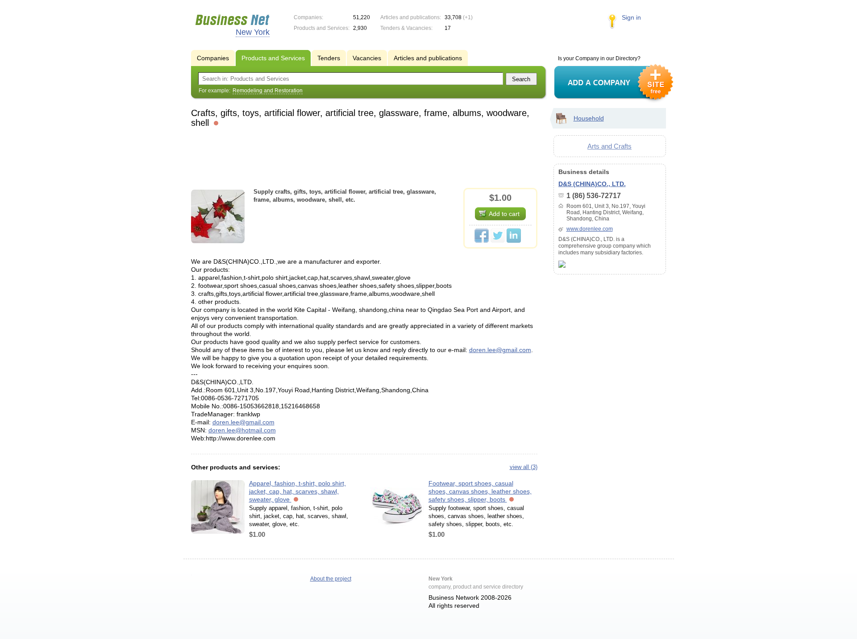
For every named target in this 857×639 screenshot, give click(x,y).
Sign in (631, 17)
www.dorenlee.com (589, 229)
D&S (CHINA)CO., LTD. (592, 183)
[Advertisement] (364, 157)
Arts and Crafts (609, 146)
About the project (330, 579)
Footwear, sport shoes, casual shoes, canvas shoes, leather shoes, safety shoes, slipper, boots (480, 491)
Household (589, 118)
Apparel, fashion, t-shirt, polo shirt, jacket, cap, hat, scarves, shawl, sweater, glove (297, 491)
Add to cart (504, 213)
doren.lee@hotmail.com (242, 430)
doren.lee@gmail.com (500, 349)
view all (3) (523, 467)
